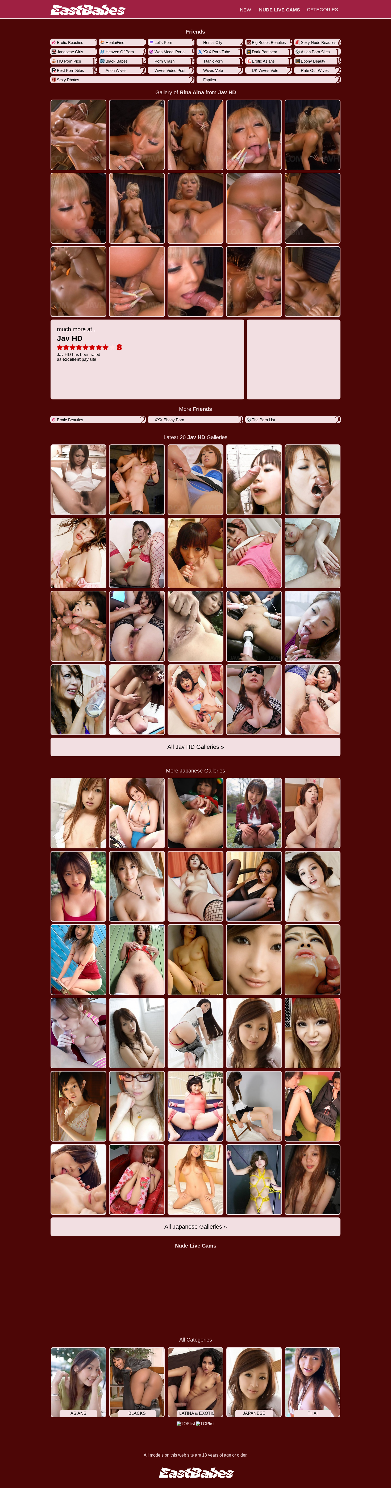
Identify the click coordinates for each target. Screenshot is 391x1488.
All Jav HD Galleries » (195, 746)
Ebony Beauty (313, 61)
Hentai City (212, 42)
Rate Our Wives (315, 70)
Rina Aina (192, 92)
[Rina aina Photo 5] (78, 208)
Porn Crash (164, 61)
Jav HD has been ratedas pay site (78, 344)
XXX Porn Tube (216, 52)
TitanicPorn (213, 61)
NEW (245, 10)
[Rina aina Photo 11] (137, 281)
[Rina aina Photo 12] (195, 281)
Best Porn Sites (70, 70)
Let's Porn (163, 42)
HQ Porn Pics (69, 61)
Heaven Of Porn (120, 52)
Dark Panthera (264, 52)
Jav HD (227, 92)
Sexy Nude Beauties (318, 42)
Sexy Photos (68, 79)
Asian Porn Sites (315, 52)
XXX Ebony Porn (169, 420)
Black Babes (117, 61)
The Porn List (263, 420)
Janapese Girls (70, 52)
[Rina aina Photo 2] (195, 135)
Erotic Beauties (70, 42)
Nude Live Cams (195, 1246)
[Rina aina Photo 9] (312, 208)
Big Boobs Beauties (269, 42)
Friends (195, 32)
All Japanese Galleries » (195, 1226)
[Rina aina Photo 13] (254, 281)
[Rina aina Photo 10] (78, 281)
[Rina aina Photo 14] (312, 281)
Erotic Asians (263, 61)
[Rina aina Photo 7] (195, 208)
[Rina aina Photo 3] (254, 135)
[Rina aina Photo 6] (137, 208)
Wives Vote (213, 70)
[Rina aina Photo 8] (254, 208)
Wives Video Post (170, 70)
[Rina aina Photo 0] (78, 135)
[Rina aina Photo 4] (312, 135)
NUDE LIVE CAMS (279, 10)
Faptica (209, 79)
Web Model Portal (170, 52)
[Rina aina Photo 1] (137, 135)
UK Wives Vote (265, 70)
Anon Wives (116, 70)
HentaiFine (115, 42)
